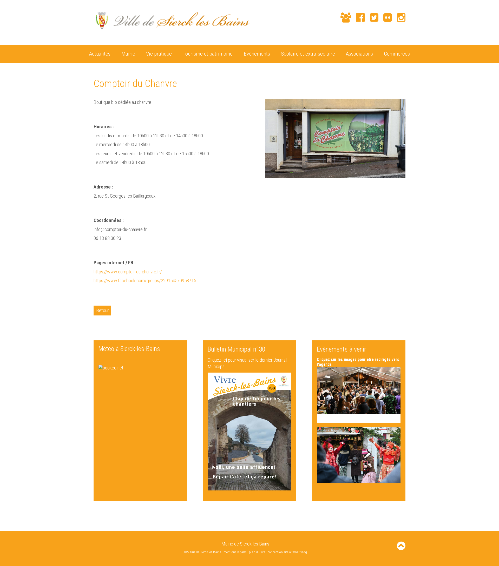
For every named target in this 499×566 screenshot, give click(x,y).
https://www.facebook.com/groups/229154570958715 (145, 281)
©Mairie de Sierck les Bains (202, 552)
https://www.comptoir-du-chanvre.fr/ (128, 272)
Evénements (257, 53)
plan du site (257, 552)
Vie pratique (159, 53)
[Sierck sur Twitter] (371, 17)
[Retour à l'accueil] (172, 32)
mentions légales (235, 552)
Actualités (99, 53)
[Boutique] (333, 18)
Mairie (128, 53)
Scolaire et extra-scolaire (308, 53)
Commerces (397, 53)
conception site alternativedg (287, 552)
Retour (102, 310)
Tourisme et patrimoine (208, 53)
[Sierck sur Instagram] (398, 17)
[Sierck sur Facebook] (358, 17)
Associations (359, 53)
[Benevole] (343, 17)
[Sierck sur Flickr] (385, 17)
